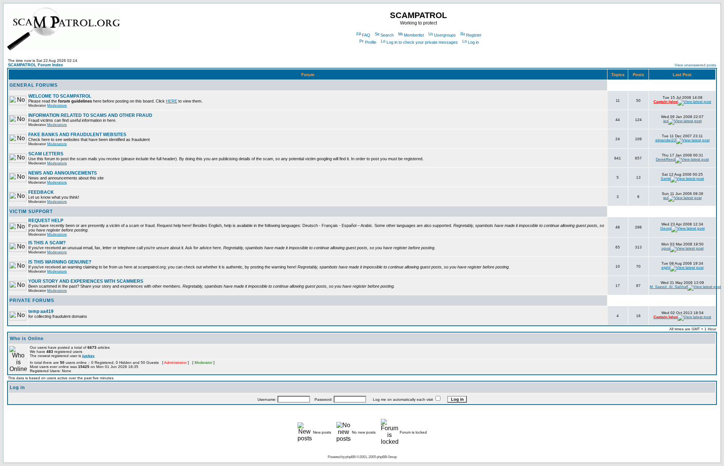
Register (474, 35)
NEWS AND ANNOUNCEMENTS (62, 173)
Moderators (57, 105)
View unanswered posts (695, 65)
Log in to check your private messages (422, 42)
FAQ (366, 35)
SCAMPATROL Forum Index (35, 65)
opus (665, 248)
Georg (665, 228)
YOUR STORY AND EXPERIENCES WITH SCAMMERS (85, 281)
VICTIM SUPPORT (31, 211)
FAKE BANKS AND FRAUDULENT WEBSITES (77, 134)
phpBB (350, 457)
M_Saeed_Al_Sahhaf (668, 287)
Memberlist (414, 35)
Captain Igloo (665, 102)
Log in (473, 42)
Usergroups (445, 35)
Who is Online (27, 338)
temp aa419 (41, 311)
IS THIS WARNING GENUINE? (59, 262)
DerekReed (665, 159)
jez (665, 121)
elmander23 (665, 140)
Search (387, 35)
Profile (370, 42)
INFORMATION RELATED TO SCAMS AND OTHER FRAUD (90, 115)
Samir (665, 178)
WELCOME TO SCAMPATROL (59, 96)
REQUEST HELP (45, 220)
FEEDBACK (41, 192)
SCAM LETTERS (45, 153)
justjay (88, 356)
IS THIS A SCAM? (47, 242)
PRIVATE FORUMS (31, 300)
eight (665, 267)
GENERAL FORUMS (33, 85)
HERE (171, 101)
